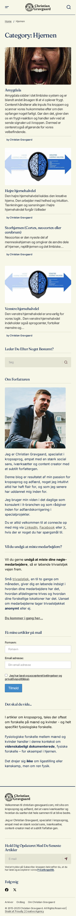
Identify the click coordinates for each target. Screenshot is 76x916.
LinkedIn (31, 527)
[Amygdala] (38, 66)
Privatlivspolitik (45, 869)
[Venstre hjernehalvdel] (38, 284)
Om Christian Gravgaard (41, 902)
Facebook (47, 527)
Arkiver (9, 902)
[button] (7, 7)
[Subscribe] (66, 859)
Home (8, 21)
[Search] (66, 362)
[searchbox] (33, 362)
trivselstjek (21, 579)
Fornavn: (11, 642)
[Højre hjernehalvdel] (38, 166)
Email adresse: (14, 658)
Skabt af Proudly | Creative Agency (24, 911)
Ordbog (20, 902)
